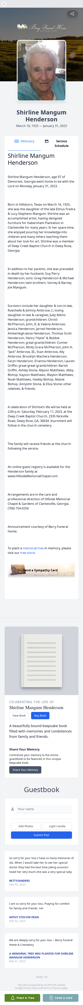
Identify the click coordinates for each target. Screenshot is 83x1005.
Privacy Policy (30, 988)
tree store (27, 553)
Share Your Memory (25, 770)
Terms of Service (52, 988)
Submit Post (41, 835)
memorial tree (33, 548)
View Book (19, 715)
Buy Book (40, 715)
